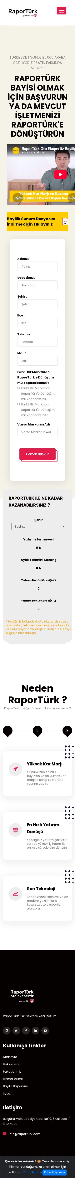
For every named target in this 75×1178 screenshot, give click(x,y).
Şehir (38, 520)
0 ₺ (38, 547)
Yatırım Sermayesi (38, 539)
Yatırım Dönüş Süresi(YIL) (38, 600)
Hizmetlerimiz (13, 1079)
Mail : (21, 353)
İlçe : (20, 315)
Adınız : (23, 259)
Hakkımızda (11, 1064)
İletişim (8, 1094)
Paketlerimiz (12, 1072)
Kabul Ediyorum (54, 1172)
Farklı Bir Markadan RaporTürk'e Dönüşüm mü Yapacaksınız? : (35, 377)
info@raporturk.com (24, 1134)
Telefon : (24, 334)
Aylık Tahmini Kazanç (38, 560)
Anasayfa (10, 1057)
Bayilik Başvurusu (15, 1086)
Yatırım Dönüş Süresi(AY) (38, 580)
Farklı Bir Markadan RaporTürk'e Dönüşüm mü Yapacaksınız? (38, 393)
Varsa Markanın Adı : (34, 424)
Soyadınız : (26, 277)
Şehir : (22, 296)
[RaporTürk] (23, 13)
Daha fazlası (32, 1172)
